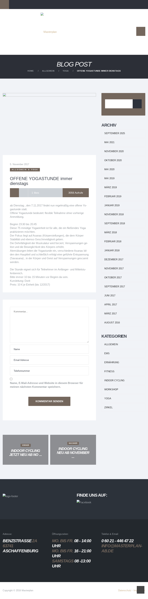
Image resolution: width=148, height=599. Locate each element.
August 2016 (112, 322)
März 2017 (110, 313)
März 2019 (110, 187)
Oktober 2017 (113, 277)
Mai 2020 (109, 169)
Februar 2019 (112, 196)
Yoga (66, 71)
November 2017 (114, 268)
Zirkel (108, 407)
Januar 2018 (111, 250)
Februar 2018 (112, 241)
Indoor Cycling (114, 380)
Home (30, 71)
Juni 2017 (109, 295)
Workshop (111, 389)
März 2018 (110, 232)
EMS (107, 353)
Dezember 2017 (113, 259)
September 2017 (114, 286)
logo (54, 19)
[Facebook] (14, 192)
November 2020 (114, 151)
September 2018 (114, 223)
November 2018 (114, 214)
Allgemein (48, 71)
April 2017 (110, 304)
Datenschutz (124, 590)
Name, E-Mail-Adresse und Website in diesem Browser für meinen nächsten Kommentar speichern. (46, 384)
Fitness (109, 371)
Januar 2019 (111, 205)
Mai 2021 (109, 142)
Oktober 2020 (113, 160)
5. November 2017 (19, 164)
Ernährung (111, 362)
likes (35, 192)
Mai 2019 (109, 178)
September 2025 (114, 133)
